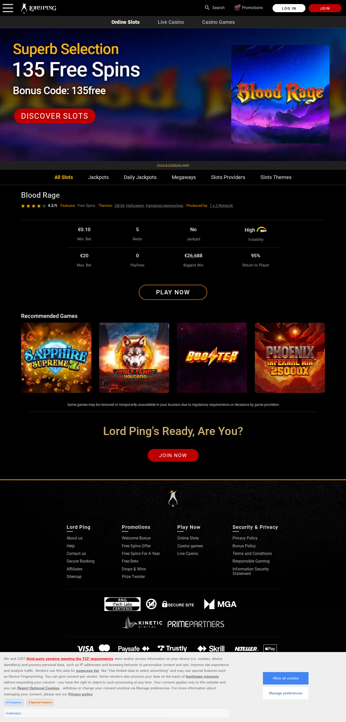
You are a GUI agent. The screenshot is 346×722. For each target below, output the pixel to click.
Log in (289, 8)
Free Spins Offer (136, 546)
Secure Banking (80, 561)
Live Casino (171, 22)
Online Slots (125, 22)
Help (71, 546)
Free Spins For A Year (141, 553)
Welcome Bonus (136, 538)
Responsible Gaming (251, 561)
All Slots (63, 177)
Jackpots (98, 177)
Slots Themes (276, 177)
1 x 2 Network (221, 205)
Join (325, 8)
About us (75, 538)
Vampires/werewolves (164, 205)
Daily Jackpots (140, 177)
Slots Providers (228, 177)
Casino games (190, 546)
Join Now (173, 455)
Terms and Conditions (252, 553)
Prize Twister (133, 576)
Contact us (76, 553)
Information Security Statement (251, 571)
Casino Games (218, 22)
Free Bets (130, 561)
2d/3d (119, 205)
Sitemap (74, 576)
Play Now (173, 292)
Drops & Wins (134, 569)
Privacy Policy (245, 538)
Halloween (135, 205)
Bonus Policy (244, 546)
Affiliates (74, 569)
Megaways (184, 177)
